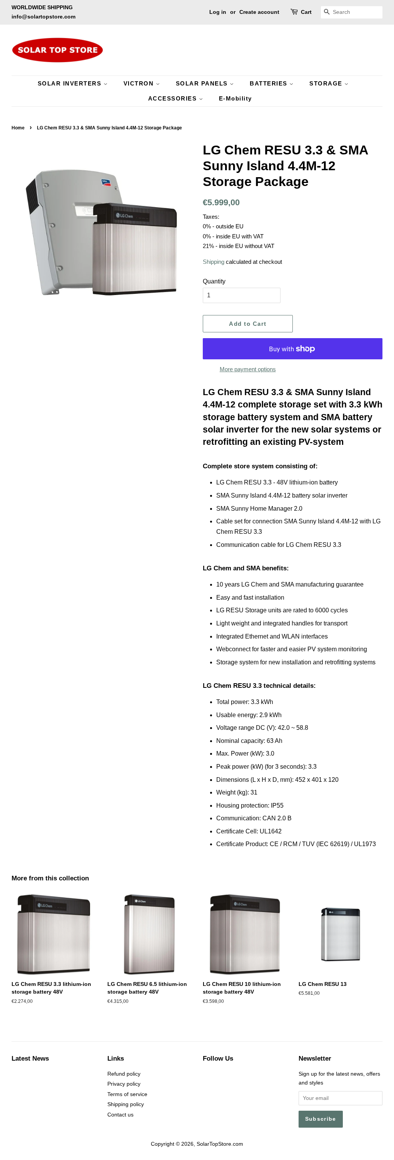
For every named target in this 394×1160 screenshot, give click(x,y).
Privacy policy (123, 1084)
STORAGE (326, 83)
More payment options (248, 369)
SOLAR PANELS (203, 83)
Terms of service (127, 1094)
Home (18, 128)
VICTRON (140, 83)
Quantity (214, 281)
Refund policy (123, 1074)
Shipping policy (125, 1104)
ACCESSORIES (173, 98)
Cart (306, 12)
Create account (259, 12)
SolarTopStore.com (220, 1144)
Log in (217, 12)
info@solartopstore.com (43, 16)
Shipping (213, 261)
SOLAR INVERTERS (71, 83)
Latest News (30, 1058)
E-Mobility (235, 98)
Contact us (120, 1115)
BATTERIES (269, 83)
